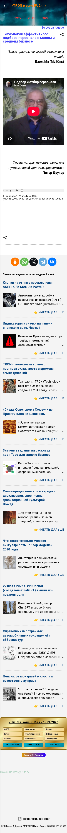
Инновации (30, 739)
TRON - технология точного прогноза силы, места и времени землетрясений (28, 368)
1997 (17, 18)
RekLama (54, 745)
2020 (45, 18)
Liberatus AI (33, 745)
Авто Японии (12, 745)
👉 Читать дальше (49, 312)
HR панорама (52, 734)
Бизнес (49, 729)
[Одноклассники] (15, 262)
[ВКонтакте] (52, 262)
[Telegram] (43, 262)
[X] (33, 262)
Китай (6, 734)
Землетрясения (32, 734)
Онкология (30, 729)
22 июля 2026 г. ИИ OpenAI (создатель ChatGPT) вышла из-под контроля (28, 590)
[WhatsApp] (24, 262)
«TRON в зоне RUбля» (28, 6)
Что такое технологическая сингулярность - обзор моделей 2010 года (27, 545)
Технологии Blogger (36, 818)
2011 (31, 18)
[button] (62, 35)
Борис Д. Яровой (33, 755)
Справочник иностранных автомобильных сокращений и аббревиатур (27, 635)
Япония (7, 739)
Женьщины (51, 739)
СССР (6, 729)
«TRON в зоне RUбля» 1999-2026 (33, 722)
